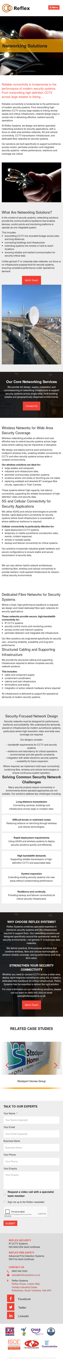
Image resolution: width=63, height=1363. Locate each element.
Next (55, 1065)
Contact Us (31, 406)
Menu (55, 7)
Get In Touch (31, 280)
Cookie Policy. (35, 1357)
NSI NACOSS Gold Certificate (24, 1247)
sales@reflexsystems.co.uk (31, 996)
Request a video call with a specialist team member (31, 1194)
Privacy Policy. (49, 1357)
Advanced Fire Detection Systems (26, 1256)
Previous (7, 1065)
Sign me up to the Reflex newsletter (26, 1202)
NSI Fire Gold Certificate (21, 1259)
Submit (10, 1223)
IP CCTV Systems (18, 1243)
